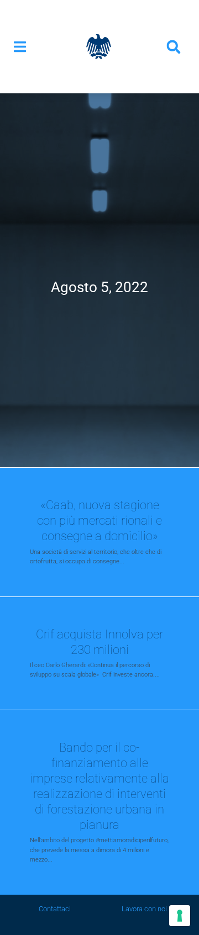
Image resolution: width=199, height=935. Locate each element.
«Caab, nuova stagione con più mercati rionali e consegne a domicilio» (99, 520)
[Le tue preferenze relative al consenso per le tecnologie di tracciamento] (179, 915)
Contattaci (55, 909)
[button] (19, 46)
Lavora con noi (144, 909)
